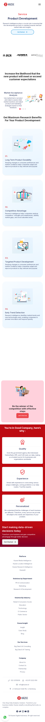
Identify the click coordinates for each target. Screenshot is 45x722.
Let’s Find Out (22, 415)
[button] (20, 109)
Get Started (21, 32)
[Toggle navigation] (39, 4)
